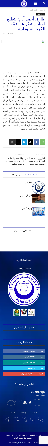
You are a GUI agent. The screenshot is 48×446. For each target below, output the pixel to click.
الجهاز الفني (33, 10)
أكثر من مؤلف (16, 174)
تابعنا (42, 351)
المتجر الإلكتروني (21, 435)
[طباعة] (12, 142)
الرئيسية (42, 10)
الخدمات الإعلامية (35, 435)
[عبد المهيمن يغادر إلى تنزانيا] (38, 198)
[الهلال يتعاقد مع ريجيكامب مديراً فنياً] (38, 211)
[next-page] (38, 221)
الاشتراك (40, 374)
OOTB (20, 443)
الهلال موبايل (9, 435)
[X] (30, 142)
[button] (35, 3)
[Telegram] (24, 142)
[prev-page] (42, 221)
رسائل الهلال (27, 438)
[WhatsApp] (42, 142)
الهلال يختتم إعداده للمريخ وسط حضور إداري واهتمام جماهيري (13, 161)
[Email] (18, 142)
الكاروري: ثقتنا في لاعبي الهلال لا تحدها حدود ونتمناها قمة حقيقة (35, 161)
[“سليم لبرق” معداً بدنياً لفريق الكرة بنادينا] (38, 187)
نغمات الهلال (18, 438)
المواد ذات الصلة (30, 174)
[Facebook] (36, 142)
